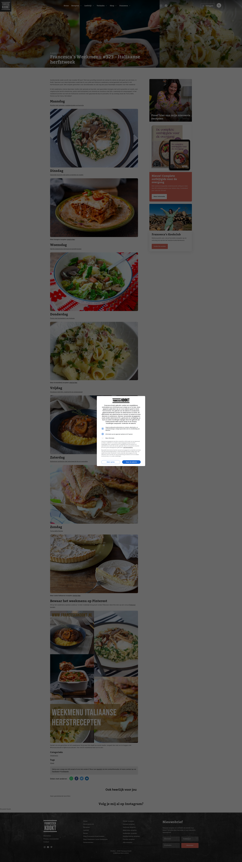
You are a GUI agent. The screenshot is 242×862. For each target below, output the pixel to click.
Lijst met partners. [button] (128, 447)
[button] (121, 438)
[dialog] (121, 431)
